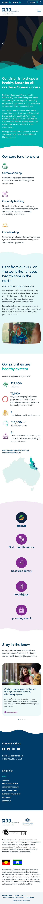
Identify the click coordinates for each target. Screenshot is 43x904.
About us (5, 780)
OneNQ (21, 526)
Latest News (6, 797)
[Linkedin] (8, 749)
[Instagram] (13, 749)
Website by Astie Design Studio (21, 900)
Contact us (6, 801)
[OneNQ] (21, 517)
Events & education (9, 790)
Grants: (15, 2)
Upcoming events (21, 618)
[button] (2, 43)
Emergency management (11, 794)
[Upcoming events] (21, 610)
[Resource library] (21, 562)
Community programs (10, 787)
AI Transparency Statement (13, 897)
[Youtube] (18, 749)
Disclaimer (30, 897)
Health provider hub (10, 783)
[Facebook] (3, 749)
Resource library (21, 571)
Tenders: (5, 2)
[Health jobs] (21, 586)
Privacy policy (20, 895)
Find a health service (21, 547)
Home (4, 776)
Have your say (7, 895)
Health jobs (21, 594)
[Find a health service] (21, 539)
